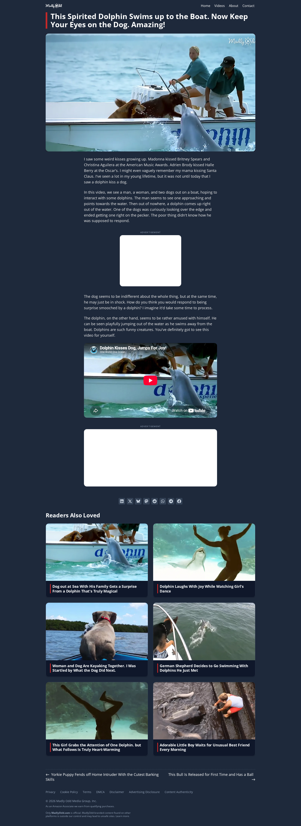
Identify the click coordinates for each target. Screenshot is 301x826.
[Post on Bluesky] (138, 501)
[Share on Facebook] (179, 501)
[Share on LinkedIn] (122, 501)
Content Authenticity (179, 792)
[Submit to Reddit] (154, 501)
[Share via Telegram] (171, 501)
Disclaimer (117, 792)
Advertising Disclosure (144, 792)
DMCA (100, 792)
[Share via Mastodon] (146, 501)
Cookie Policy (69, 792)
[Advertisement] (150, 260)
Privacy (50, 792)
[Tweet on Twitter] (130, 501)
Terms (87, 792)
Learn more (122, 816)
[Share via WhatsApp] (163, 501)
